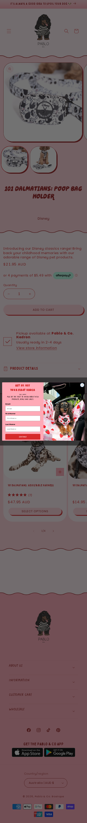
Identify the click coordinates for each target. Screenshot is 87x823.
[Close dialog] (82, 385)
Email (7, 404)
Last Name (10, 424)
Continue (23, 436)
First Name (10, 413)
